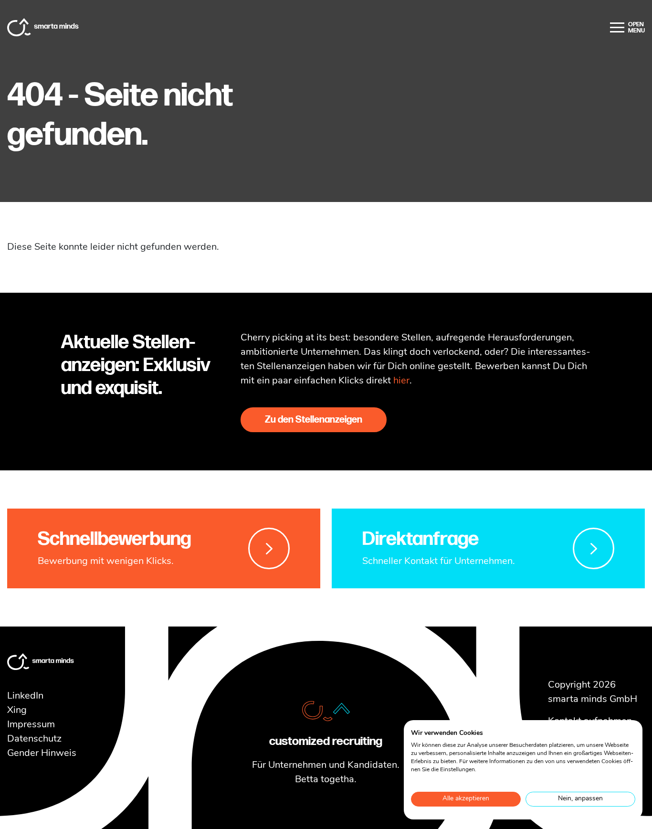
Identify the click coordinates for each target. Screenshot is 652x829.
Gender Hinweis (41, 753)
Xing (17, 710)
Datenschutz (34, 739)
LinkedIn (25, 696)
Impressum (31, 725)
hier (401, 381)
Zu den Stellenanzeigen (313, 419)
